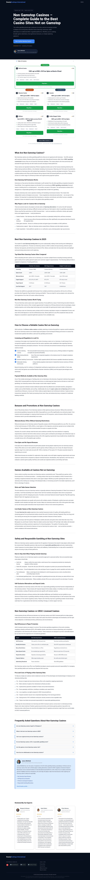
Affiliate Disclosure (43, 868)
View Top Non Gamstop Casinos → (24, 41)
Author (82, 2)
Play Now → (45, 83)
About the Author (43, 869)
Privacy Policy (42, 864)
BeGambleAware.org (58, 143)
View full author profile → (22, 786)
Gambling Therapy (32, 864)
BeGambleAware (14, 864)
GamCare (23, 864)
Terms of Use (42, 866)
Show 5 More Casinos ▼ (45, 140)
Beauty (15, 2)
